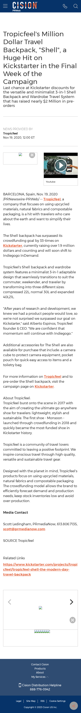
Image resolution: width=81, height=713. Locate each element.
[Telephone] (65, 6)
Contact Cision (40, 664)
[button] (20, 154)
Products (40, 668)
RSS (42, 701)
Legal (18, 701)
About (40, 672)
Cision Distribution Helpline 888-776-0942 (41, 687)
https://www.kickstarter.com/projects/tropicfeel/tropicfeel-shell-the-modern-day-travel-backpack (40, 569)
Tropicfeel (52, 199)
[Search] (75, 6)
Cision (46, 707)
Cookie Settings (57, 701)
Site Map (31, 701)
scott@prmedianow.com (24, 529)
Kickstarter (12, 246)
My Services (38, 676)
